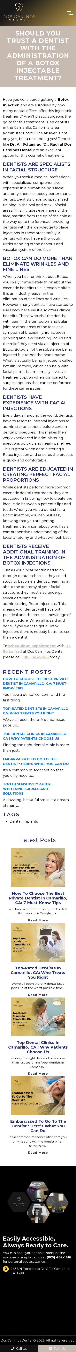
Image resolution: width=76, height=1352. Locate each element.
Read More (38, 920)
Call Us (21, 1348)
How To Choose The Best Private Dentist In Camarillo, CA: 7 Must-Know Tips (36, 683)
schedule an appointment (32, 646)
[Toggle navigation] (70, 13)
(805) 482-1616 (35, 657)
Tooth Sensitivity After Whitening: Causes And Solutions (27, 788)
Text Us (59, 1348)
